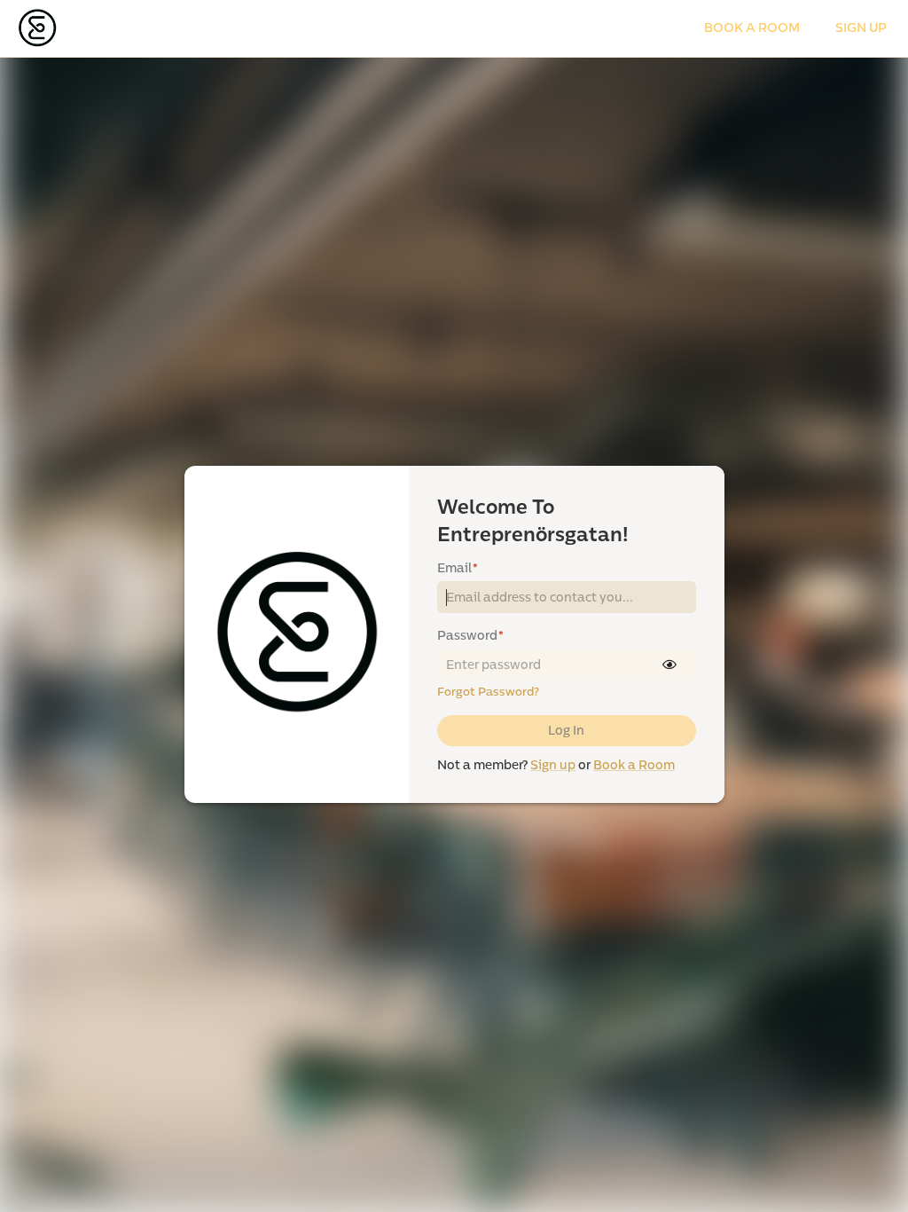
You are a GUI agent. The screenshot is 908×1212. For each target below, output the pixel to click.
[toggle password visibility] (669, 664)
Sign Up (861, 28)
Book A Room (752, 28)
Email (457, 568)
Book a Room (634, 765)
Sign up (552, 765)
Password (470, 635)
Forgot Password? (488, 692)
